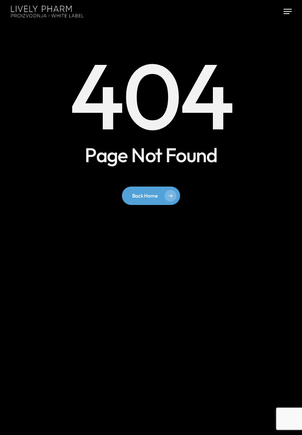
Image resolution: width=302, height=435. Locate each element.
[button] (288, 11)
